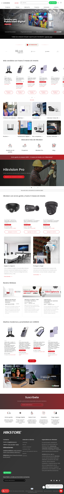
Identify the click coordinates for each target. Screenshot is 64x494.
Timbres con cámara (9, 118)
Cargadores (35, 118)
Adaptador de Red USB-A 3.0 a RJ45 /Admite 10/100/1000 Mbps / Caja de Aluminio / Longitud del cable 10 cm (32, 79)
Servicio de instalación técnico (30, 451)
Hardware (50, 448)
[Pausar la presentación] (37, 187)
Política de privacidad (39, 491)
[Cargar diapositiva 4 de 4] (35, 33)
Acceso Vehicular (52, 136)
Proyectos (37, 7)
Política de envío (56, 491)
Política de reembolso (30, 491)
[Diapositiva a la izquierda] (29, 97)
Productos (7, 7)
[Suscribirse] (41, 404)
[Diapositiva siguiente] (37, 32)
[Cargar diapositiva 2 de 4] (31, 33)
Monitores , (56, 448)
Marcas (24, 444)
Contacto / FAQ (26, 449)
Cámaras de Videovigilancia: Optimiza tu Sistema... (51, 301)
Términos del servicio (48, 491)
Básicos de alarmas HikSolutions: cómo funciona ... (10, 301)
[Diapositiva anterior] (26, 32)
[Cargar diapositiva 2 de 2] (31, 187)
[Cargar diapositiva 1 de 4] (29, 33)
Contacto (56, 7)
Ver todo (32, 99)
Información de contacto (32, 492)
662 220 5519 (11, 444)
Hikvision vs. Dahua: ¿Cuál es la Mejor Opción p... (31, 300)
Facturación (46, 7)
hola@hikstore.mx (12, 442)
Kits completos (36, 136)
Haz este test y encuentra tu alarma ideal (32, 190)
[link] (32, 413)
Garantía (25, 455)
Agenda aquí (48, 37)
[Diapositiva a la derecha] (34, 97)
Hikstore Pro (27, 7)
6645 (17, 444)
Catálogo (25, 442)
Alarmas (20, 118)
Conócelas (36, 274)
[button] (2, 3)
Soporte (24, 453)
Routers (5, 136)
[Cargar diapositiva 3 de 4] (33, 33)
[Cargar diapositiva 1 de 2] (29, 187)
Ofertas (17, 7)
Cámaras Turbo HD (52, 118)
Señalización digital (23, 136)
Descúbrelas (7, 276)
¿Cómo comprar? (27, 447)
